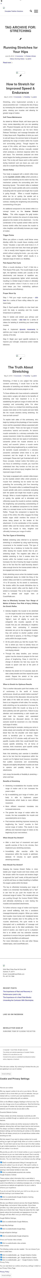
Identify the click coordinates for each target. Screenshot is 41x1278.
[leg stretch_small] (20, 359)
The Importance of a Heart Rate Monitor (17, 997)
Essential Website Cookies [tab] (8, 1112)
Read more (7, 62)
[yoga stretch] (20, 75)
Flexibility (27, 97)
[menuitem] (30, 11)
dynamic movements (27, 329)
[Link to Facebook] (26, 1061)
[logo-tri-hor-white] (17, 11)
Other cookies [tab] (4, 1246)
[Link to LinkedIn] (36, 1061)
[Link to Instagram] (33, 1061)
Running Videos (19, 59)
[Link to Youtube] (29, 1061)
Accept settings (6, 1074)
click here (22, 319)
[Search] (30, 11)
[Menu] (35, 11)
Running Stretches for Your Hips (20, 49)
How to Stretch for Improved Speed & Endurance (20, 88)
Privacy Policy (4, 1272)
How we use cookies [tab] (6, 1088)
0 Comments (19, 56)
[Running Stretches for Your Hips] (20, 39)
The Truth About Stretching (20, 369)
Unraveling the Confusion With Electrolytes (18, 1000)
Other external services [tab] (7, 1199)
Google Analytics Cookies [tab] (8, 1175)
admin (29, 59)
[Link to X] (23, 1061)
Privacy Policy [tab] (4, 1262)
